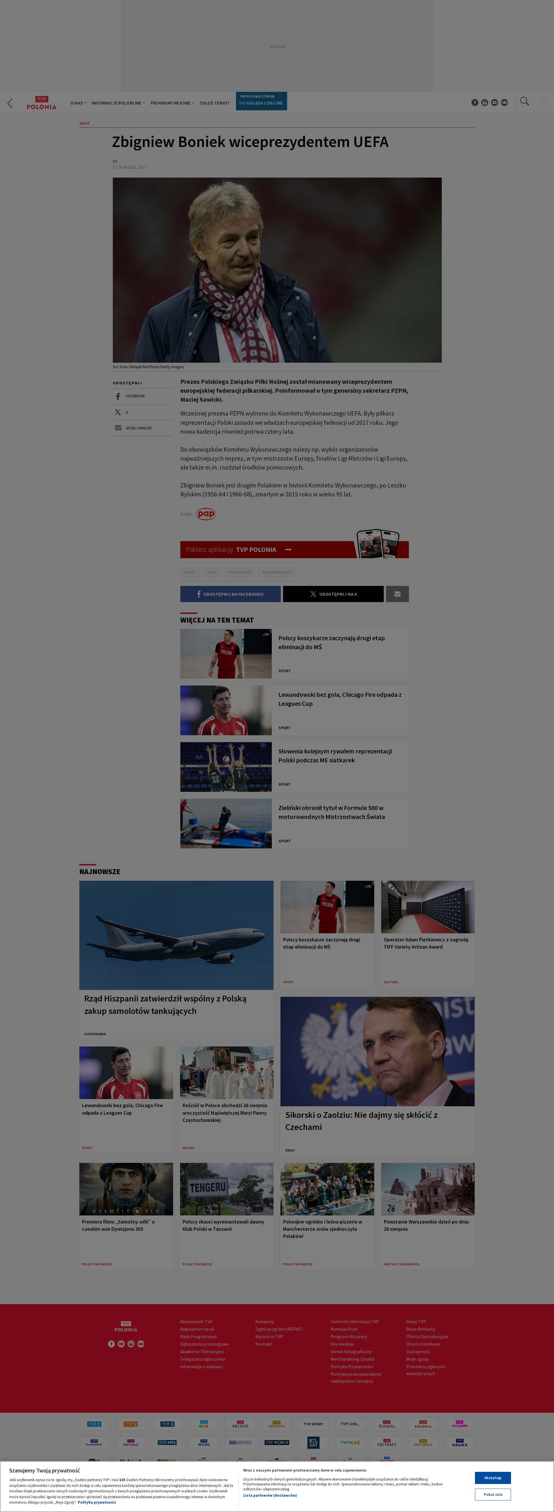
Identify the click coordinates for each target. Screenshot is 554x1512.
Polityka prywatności (97, 1502)
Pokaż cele (493, 1494)
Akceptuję (492, 1477)
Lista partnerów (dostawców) (270, 1495)
